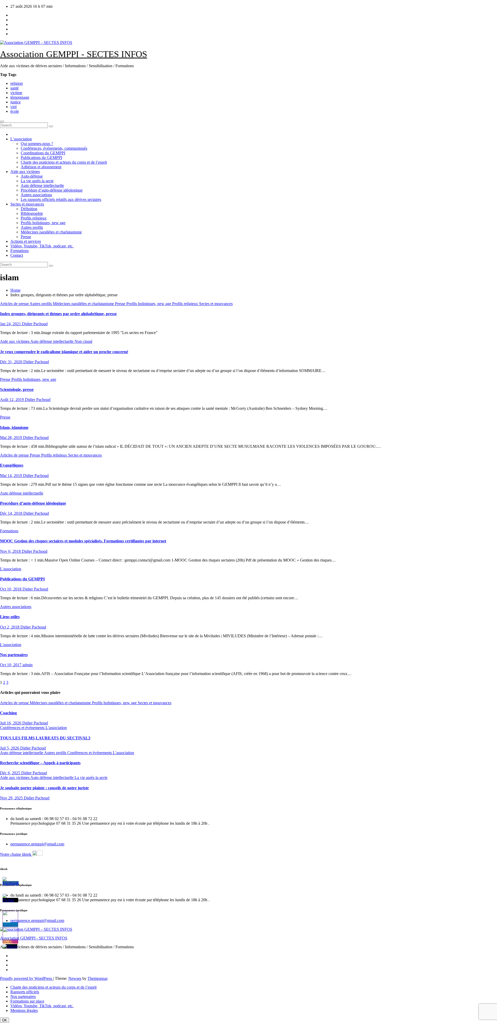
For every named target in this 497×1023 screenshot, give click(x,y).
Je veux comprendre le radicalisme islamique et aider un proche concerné (64, 352)
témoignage (19, 97)
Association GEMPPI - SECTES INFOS (73, 54)
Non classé (83, 341)
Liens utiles (10, 617)
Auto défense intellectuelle (42, 185)
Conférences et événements (23, 727)
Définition (29, 209)
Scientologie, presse (17, 389)
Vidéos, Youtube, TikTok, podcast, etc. (42, 246)
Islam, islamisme (14, 427)
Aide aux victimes (25, 171)
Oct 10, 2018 (11, 589)
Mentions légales (24, 1010)
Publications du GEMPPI (41, 157)
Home (15, 290)
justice (15, 102)
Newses (74, 978)
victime (16, 92)
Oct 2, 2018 (10, 627)
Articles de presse (15, 303)
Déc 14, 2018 (11, 513)
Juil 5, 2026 (10, 748)
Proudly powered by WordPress (26, 978)
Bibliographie (32, 213)
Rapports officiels (24, 992)
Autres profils (32, 227)
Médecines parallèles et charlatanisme (51, 232)
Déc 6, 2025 (10, 773)
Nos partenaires (14, 655)
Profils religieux (34, 218)
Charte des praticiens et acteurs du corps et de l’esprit (64, 162)
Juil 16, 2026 (11, 723)
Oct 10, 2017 (11, 665)
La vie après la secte (37, 181)
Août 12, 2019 (12, 399)
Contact (16, 255)
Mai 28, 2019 (11, 437)
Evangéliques (11, 465)
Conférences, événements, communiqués (54, 148)
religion (16, 83)
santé (14, 88)
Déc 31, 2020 (11, 362)
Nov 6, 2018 (11, 551)
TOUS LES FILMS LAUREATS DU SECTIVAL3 (45, 738)
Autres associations (36, 195)
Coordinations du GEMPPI (43, 153)
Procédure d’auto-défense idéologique (52, 190)
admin (28, 665)
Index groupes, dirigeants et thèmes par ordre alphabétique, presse (58, 314)
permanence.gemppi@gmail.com (37, 844)
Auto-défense (32, 176)
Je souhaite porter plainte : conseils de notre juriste (44, 788)
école (14, 111)
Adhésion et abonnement (41, 167)
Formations (19, 250)
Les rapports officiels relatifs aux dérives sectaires (61, 199)
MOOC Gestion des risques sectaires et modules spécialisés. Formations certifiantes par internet (83, 541)
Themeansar (97, 978)
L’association (21, 139)
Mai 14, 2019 (11, 475)
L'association (10, 569)
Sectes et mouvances (27, 204)
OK (4, 1020)
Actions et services (25, 241)
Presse (26, 236)
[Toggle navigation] (2, 121)
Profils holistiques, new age (43, 223)
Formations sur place (27, 1001)
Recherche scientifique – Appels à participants (40, 763)
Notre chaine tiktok (16, 854)
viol (13, 106)
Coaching (8, 713)
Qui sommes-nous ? (37, 143)
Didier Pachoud (35, 324)
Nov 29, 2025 (12, 798)
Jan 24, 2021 (11, 324)
